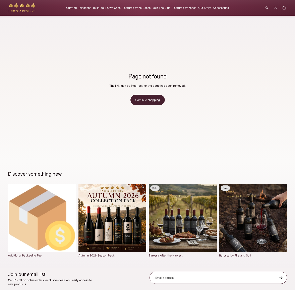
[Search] (266, 7)
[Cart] (284, 7)
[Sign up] (281, 278)
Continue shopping (147, 100)
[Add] (69, 245)
